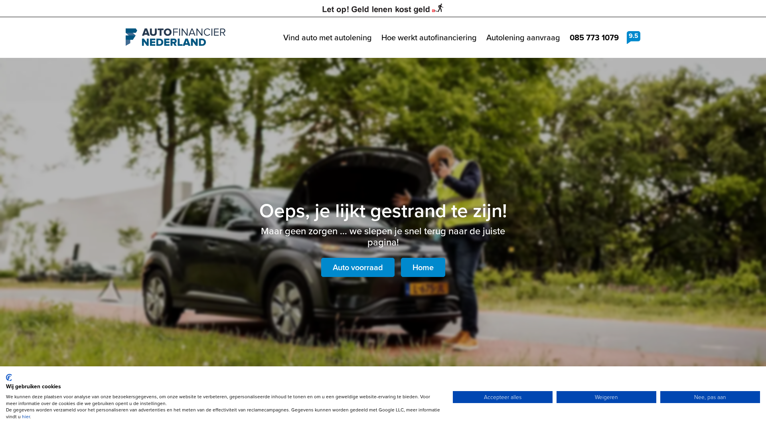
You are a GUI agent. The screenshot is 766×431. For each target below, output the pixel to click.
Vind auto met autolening (327, 37)
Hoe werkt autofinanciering (429, 37)
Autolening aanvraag (523, 37)
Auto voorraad (358, 267)
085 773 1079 (594, 37)
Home (423, 267)
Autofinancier (175, 37)
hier (26, 416)
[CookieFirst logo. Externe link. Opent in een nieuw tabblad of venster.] (9, 377)
